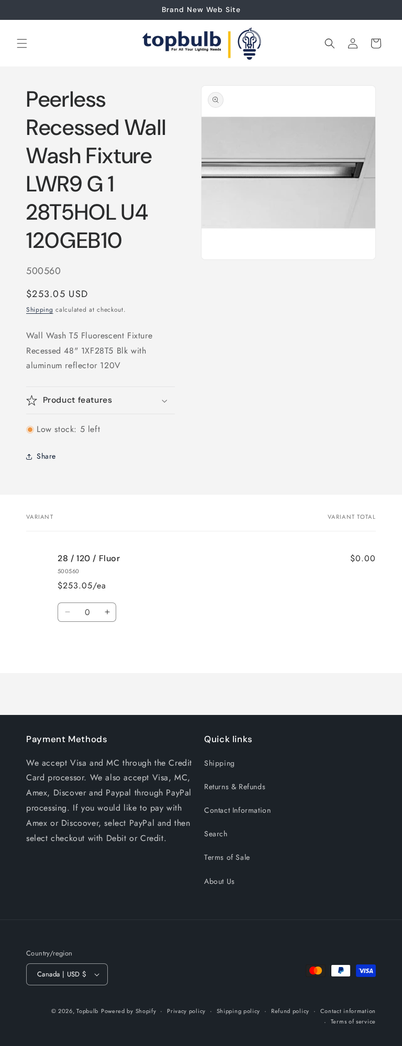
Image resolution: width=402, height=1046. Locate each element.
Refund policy (290, 1011)
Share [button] (46, 456)
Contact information (348, 1011)
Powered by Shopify (129, 1011)
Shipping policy (239, 1011)
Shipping (39, 309)
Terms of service (353, 1021)
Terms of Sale (227, 857)
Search (216, 833)
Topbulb (87, 1011)
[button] (22, 43)
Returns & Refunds (234, 786)
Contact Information (237, 810)
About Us (219, 881)
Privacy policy (186, 1011)
